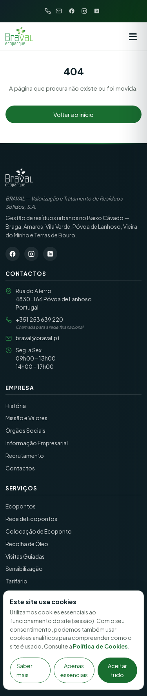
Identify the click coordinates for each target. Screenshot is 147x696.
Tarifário (16, 581)
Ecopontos (20, 506)
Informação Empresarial (36, 442)
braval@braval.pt (38, 337)
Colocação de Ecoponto (38, 531)
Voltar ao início (73, 114)
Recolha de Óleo (26, 543)
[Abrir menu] (133, 36)
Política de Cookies (100, 646)
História (15, 405)
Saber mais (24, 670)
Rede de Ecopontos (31, 518)
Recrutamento (24, 455)
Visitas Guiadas (25, 556)
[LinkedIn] (97, 11)
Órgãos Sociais (25, 430)
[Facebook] (72, 11)
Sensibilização (24, 568)
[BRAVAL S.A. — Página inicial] (19, 177)
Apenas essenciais (74, 670)
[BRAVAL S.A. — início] (19, 36)
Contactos (20, 468)
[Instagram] (84, 11)
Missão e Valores (26, 417)
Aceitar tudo (117, 670)
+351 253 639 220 (39, 319)
